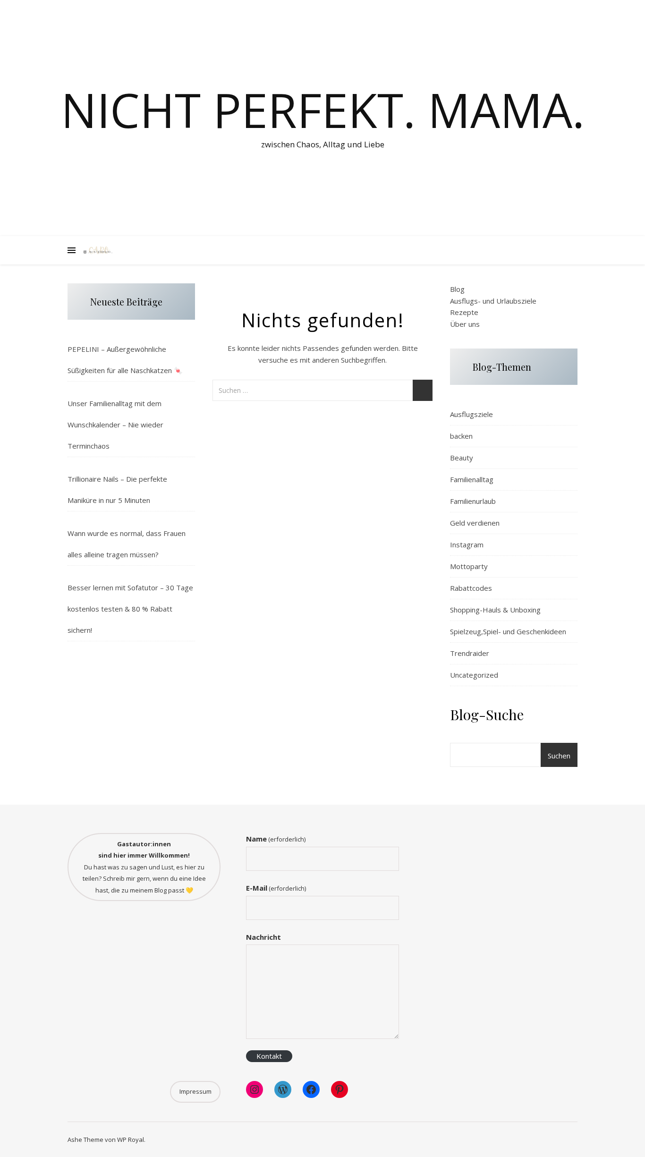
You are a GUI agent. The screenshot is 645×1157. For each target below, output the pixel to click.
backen (461, 436)
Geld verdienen (475, 522)
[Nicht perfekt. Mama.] (98, 250)
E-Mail (276, 888)
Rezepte (464, 312)
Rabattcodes (471, 588)
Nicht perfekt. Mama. (323, 109)
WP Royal (130, 1139)
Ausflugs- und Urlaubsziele (493, 301)
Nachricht (263, 937)
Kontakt (269, 1056)
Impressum (195, 1091)
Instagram (467, 544)
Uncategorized (474, 675)
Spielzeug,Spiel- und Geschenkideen (508, 631)
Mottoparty (469, 566)
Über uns (465, 324)
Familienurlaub (473, 501)
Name (276, 838)
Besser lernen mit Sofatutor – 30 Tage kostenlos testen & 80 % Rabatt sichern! (130, 609)
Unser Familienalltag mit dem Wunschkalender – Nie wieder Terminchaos (115, 425)
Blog (457, 289)
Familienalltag (471, 479)
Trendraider (469, 653)
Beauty (461, 457)
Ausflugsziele (471, 414)
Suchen (559, 755)
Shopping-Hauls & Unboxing (495, 609)
